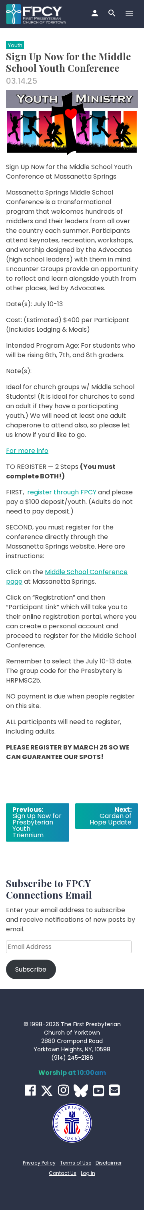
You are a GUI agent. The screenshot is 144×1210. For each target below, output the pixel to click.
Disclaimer (109, 1162)
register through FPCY (61, 492)
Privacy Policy (39, 1162)
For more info (27, 450)
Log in (88, 1173)
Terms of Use (75, 1162)
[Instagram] (63, 1090)
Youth (15, 45)
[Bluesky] (81, 1090)
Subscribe (30, 969)
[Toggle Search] (113, 14)
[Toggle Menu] (130, 14)
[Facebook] (30, 1090)
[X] (47, 1090)
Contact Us (62, 1173)
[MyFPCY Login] (96, 14)
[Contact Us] (114, 1090)
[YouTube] (98, 1090)
